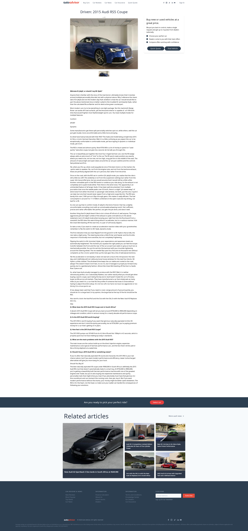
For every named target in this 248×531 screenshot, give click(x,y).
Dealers (98, 502)
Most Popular (70, 497)
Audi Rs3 (90, 298)
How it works (100, 499)
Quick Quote (132, 3)
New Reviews (70, 495)
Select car (157, 402)
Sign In (181, 3)
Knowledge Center (132, 497)
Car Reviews (97, 3)
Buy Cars (86, 3)
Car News (108, 3)
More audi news (175, 416)
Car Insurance (120, 3)
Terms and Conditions (134, 495)
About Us (99, 497)
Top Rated (69, 499)
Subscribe (188, 496)
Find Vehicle (173, 48)
